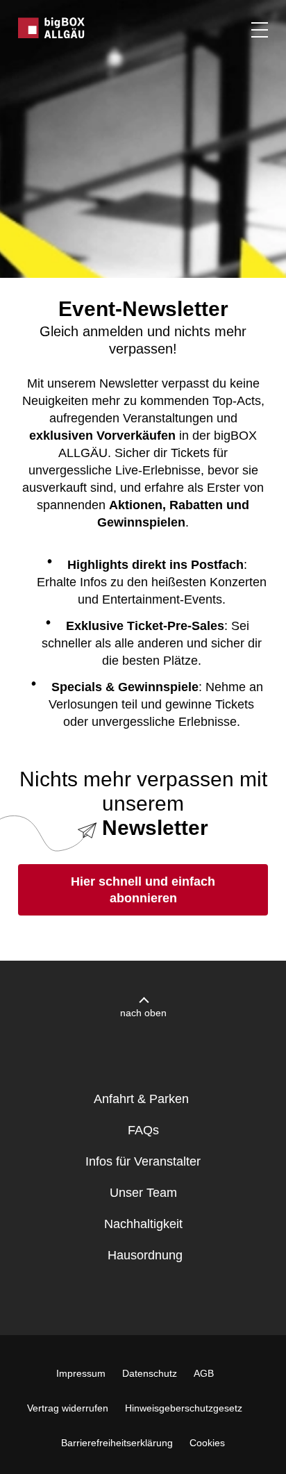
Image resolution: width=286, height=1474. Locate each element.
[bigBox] (52, 27)
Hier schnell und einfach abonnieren (143, 890)
